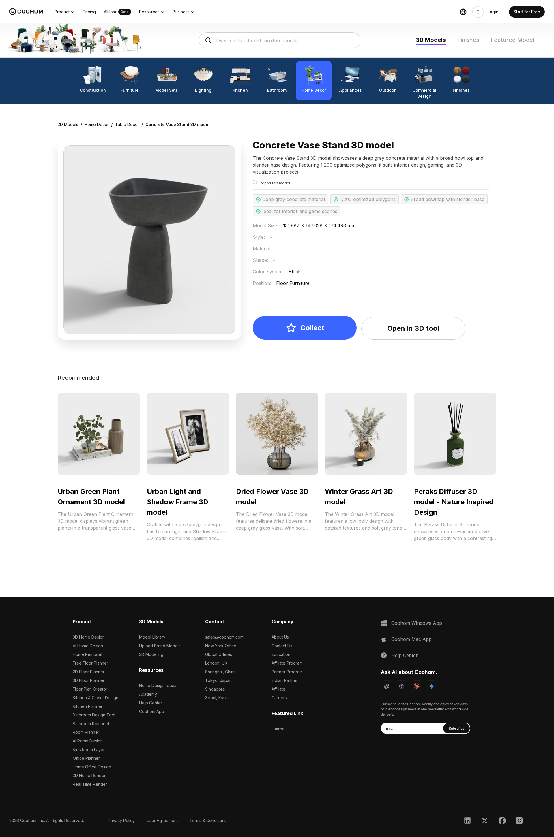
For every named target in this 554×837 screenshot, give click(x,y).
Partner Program (287, 671)
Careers (279, 697)
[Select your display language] (463, 12)
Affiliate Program (287, 663)
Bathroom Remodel (91, 723)
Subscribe (457, 728)
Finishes (468, 39)
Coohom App (151, 711)
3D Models (431, 39)
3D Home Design (89, 637)
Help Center (150, 702)
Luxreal (278, 728)
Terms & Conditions (208, 820)
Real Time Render (90, 784)
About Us (280, 637)
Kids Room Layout (90, 749)
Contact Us (282, 645)
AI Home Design (88, 645)
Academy (148, 694)
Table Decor (127, 124)
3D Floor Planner (88, 680)
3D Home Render (89, 775)
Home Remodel (87, 654)
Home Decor (97, 124)
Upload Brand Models (160, 645)
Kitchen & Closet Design (95, 697)
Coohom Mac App (411, 639)
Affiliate (278, 688)
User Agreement (162, 820)
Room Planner (86, 732)
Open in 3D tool (413, 328)
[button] (65, 11)
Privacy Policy (121, 820)
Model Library (152, 637)
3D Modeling (151, 654)
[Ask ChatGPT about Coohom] (386, 686)
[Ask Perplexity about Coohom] (401, 686)
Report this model (275, 183)
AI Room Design (88, 740)
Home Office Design (92, 766)
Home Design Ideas (157, 685)
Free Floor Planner (90, 663)
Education (281, 654)
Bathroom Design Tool (94, 714)
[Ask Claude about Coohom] (416, 686)
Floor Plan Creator (90, 688)
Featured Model (512, 39)
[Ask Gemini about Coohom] (431, 686)
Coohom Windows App (416, 623)
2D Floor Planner (88, 671)
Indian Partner (285, 680)
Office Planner (86, 758)
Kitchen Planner (87, 706)
